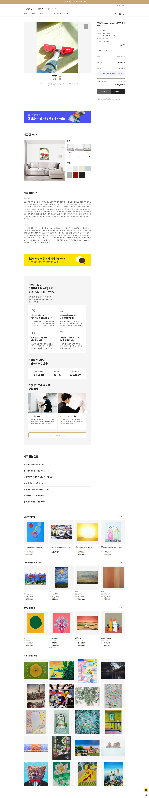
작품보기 (26, 14)
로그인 (118, 5)
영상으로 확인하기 (56, 435)
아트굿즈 (54, 9)
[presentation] (68, 156)
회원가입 (123, 5)
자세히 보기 (120, 73)
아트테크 (47, 9)
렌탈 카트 (104, 91)
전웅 (104, 30)
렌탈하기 (118, 91)
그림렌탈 (40, 9)
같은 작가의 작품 (29, 516)
